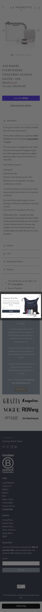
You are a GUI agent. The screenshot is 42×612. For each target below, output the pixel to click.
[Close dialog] (39, 295)
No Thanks (11, 314)
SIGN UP (11, 311)
